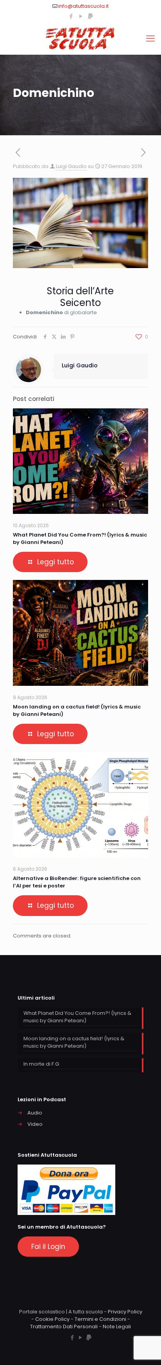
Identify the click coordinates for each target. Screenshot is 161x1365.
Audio (34, 1112)
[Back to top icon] (145, 1349)
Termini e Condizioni (100, 1319)
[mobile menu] (150, 38)
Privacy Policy (125, 1311)
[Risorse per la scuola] (80, 38)
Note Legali (117, 1326)
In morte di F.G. (41, 1064)
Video (35, 1124)
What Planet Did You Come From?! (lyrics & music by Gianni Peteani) (77, 1016)
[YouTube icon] (81, 16)
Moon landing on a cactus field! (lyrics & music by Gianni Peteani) (73, 1042)
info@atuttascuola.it (83, 6)
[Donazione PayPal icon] (90, 16)
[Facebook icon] (71, 16)
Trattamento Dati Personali (64, 1326)
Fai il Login (48, 1246)
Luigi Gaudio (71, 166)
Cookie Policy (52, 1319)
